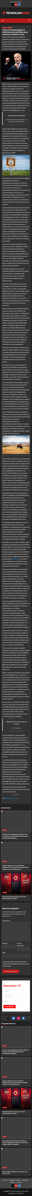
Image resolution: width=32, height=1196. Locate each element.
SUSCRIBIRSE (9, 1006)
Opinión (12, 1182)
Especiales (25, 1180)
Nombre (5, 943)
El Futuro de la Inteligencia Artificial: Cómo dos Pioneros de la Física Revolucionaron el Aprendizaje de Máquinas (15, 836)
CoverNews (11, 1193)
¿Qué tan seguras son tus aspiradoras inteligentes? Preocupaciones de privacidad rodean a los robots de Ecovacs (15, 867)
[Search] (29, 20)
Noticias (10, 27)
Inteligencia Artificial (15, 1180)
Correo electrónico (21, 944)
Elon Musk (15, 559)
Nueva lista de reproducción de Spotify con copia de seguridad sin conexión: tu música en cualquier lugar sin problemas (15, 1142)
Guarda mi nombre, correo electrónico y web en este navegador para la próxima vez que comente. (16, 964)
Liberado (5, 27)
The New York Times (11, 798)
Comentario (6, 920)
